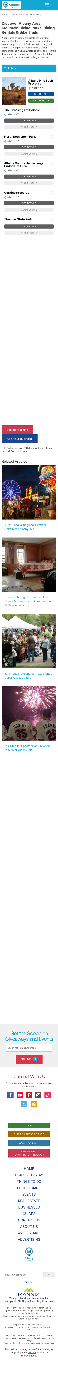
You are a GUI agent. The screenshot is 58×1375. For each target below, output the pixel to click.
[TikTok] (47, 1095)
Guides (29, 1214)
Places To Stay (29, 1175)
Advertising (29, 1240)
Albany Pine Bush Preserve (40, 82)
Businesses (29, 1207)
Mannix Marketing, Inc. (29, 1313)
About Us (29, 1227)
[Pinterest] (29, 1095)
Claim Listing (29, 127)
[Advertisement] (29, 892)
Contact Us (29, 1220)
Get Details (41, 94)
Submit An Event (29, 1142)
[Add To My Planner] (22, 81)
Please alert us (10, 1343)
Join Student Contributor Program (29, 1153)
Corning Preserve (16, 192)
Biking (38, 14)
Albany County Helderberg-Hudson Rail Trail (24, 165)
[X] (24, 1104)
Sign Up (26, 1059)
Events (29, 1194)
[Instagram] (38, 1095)
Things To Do (15, 14)
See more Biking (17, 429)
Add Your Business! (20, 438)
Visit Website (41, 100)
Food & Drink (29, 1188)
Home (4, 14)
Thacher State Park (18, 219)
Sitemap (29, 1282)
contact (32, 1352)
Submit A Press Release (29, 1134)
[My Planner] (34, 1104)
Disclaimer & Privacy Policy (17, 1327)
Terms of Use (36, 1327)
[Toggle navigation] (47, 5)
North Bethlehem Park (20, 136)
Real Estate (29, 1201)
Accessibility (44, 1349)
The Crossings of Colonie (22, 110)
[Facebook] (10, 1095)
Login (29, 1125)
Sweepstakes (29, 1233)
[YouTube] (20, 1095)
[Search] (49, 1274)
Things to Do (28, 14)
